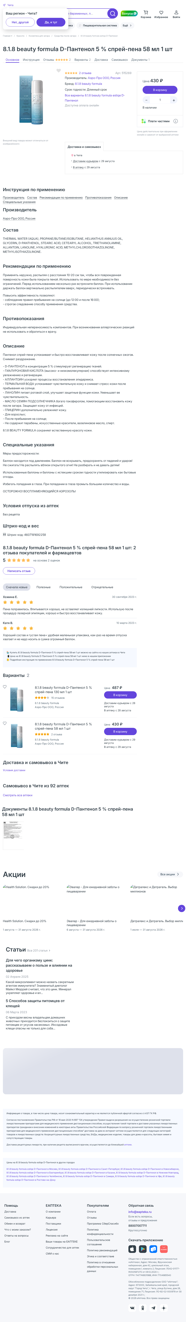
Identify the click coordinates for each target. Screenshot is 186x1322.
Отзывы (57, 59)
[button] (8, 5)
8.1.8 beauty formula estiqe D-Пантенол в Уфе (138, 1176)
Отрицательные (102, 587)
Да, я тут (51, 22)
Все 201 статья (37, 950)
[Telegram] (153, 1308)
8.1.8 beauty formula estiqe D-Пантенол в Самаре (88, 1176)
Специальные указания (19, 202)
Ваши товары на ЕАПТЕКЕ (62, 1241)
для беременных (76, 13)
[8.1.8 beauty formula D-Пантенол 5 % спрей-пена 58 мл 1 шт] (17, 736)
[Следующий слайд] (181, 908)
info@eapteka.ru (140, 1212)
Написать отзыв (19, 571)
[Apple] (132, 1249)
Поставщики (53, 1223)
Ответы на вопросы (16, 1235)
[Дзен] (164, 1308)
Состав (32, 197)
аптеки (128, 1144)
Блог (7, 1241)
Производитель (14, 197)
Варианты (82, 59)
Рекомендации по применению (61, 197)
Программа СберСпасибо (103, 1223)
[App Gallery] (164, 1249)
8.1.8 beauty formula (88, 83)
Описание (121, 197)
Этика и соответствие (100, 1256)
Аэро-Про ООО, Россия (104, 78)
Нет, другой (20, 22)
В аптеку (78, 167)
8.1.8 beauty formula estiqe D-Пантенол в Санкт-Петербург (89, 1169)
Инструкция (31, 59)
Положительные (71, 587)
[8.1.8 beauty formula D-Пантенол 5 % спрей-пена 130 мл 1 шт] (17, 699)
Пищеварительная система (100, 25)
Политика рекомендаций (102, 1250)
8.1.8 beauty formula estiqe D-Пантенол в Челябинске (34, 1176)
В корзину (120, 695)
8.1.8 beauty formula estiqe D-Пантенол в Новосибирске (150, 1169)
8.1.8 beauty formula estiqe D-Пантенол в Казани (90, 1172)
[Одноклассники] (143, 1308)
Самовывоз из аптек (17, 1217)
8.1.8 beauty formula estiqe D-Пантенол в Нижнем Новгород (147, 1172)
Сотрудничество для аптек (62, 1247)
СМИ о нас (52, 1253)
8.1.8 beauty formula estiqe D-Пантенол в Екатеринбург (35, 1172)
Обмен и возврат (14, 1223)
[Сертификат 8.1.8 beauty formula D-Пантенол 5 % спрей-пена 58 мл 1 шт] (13, 836)
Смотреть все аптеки (17, 795)
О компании (53, 1211)
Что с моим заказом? (17, 1229)
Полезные (43, 587)
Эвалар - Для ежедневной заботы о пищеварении (91, 923)
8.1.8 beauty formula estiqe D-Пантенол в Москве (32, 1169)
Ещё (125, 25)
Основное (12, 59)
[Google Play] (143, 1249)
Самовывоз (120, 59)
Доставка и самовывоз (84, 147)
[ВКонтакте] (132, 1308)
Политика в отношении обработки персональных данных (102, 1267)
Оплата (91, 1211)
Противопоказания (98, 197)
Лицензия (52, 1229)
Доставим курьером (85, 161)
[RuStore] (153, 1249)
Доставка (101, 59)
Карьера (51, 1217)
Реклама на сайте (57, 1235)
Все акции (167, 874)
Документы (140, 59)
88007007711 (137, 1225)
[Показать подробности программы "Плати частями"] (176, 121)
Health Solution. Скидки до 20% (24, 921)
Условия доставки (14, 770)
